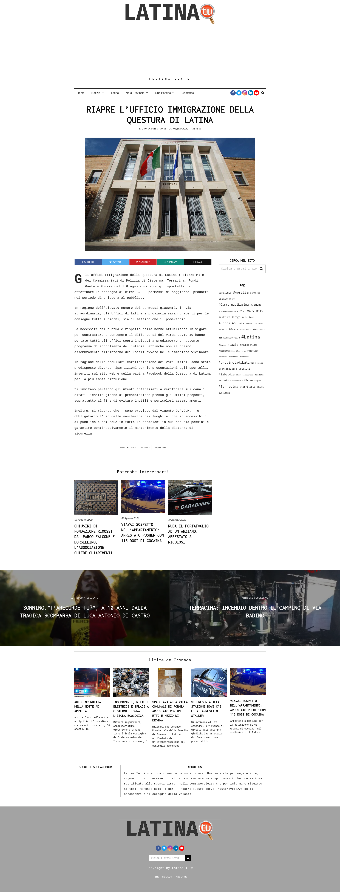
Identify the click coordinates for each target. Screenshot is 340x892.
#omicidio (253, 350)
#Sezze (248, 380)
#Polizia (223, 356)
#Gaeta (233, 329)
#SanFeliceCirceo (244, 375)
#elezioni (248, 317)
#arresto (255, 293)
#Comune (256, 304)
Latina (115, 93)
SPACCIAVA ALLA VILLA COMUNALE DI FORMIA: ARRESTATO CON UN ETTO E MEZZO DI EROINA (170, 711)
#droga (236, 316)
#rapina (259, 363)
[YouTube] (256, 92)
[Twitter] (239, 92)
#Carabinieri (227, 298)
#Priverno (245, 356)
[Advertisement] (170, 51)
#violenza (224, 393)
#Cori (242, 311)
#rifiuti (244, 368)
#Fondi (224, 323)
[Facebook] (233, 92)
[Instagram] (244, 92)
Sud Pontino (163, 93)
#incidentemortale (229, 337)
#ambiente (225, 292)
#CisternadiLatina (234, 304)
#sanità (259, 374)
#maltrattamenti (227, 351)
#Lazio (233, 344)
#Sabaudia (227, 374)
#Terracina (228, 386)
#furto (223, 329)
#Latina (145, 448)
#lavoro (222, 345)
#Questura (160, 448)
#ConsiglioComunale (228, 311)
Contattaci (188, 93)
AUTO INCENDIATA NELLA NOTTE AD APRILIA (87, 706)
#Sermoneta (236, 380)
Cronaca (196, 128)
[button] (261, 269)
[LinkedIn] (250, 92)
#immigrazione (128, 448)
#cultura (224, 316)
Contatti (167, 876)
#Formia (238, 323)
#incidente (259, 329)
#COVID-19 (255, 311)
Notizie (95, 93)
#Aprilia (241, 292)
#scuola (224, 380)
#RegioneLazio (228, 368)
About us (181, 876)
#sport (258, 380)
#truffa (260, 387)
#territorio (247, 386)
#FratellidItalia (254, 324)
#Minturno (241, 351)
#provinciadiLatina (236, 362)
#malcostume (248, 344)
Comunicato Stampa (154, 128)
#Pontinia (233, 356)
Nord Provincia (135, 93)
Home (80, 93)
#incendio (245, 329)
